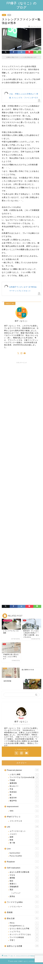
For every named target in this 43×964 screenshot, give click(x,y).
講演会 (24, 896)
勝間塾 (24, 878)
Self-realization (22, 868)
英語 (24, 890)
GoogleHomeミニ (23, 926)
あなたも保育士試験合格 (23, 872)
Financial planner (22, 770)
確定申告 (23, 801)
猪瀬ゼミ (23, 884)
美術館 (22, 912)
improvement (22, 806)
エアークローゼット (23, 831)
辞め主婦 (22, 918)
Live (22, 849)
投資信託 (24, 792)
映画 (23, 840)
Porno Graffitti (23, 856)
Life (4, 15)
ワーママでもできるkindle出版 (24, 777)
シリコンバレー (23, 906)
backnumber (23, 853)
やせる (23, 875)
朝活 (24, 881)
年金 (23, 789)
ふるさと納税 (23, 774)
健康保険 (23, 783)
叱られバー (24, 786)
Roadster (22, 862)
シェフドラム (23, 931)
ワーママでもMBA (22, 902)
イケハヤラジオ (23, 821)
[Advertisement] (21, 458)
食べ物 (24, 843)
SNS (24, 811)
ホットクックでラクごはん (24, 934)
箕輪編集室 (23, 887)
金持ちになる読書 (22, 946)
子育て (24, 940)
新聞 (23, 837)
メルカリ (23, 834)
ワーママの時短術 (24, 937)
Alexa (23, 923)
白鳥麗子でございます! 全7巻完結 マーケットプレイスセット (23, 289)
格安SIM (23, 798)
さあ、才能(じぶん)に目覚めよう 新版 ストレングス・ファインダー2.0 (23, 96)
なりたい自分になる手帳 (24, 928)
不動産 (23, 780)
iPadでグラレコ (22, 817)
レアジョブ (16, 893)
